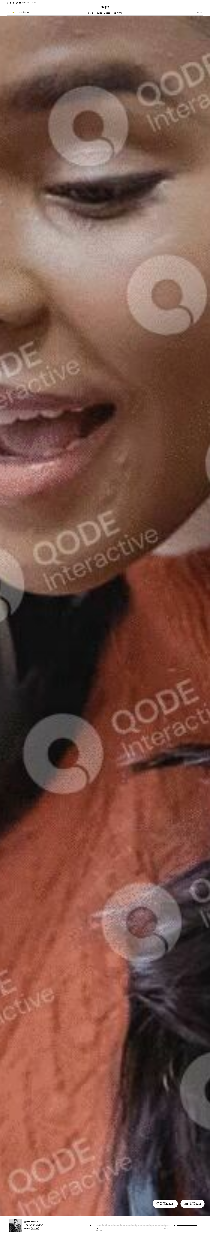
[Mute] (174, 1225)
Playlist (35, 1228)
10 (96, 1230)
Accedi (34, 3)
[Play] (90, 1225)
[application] (142, 1225)
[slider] (187, 1225)
